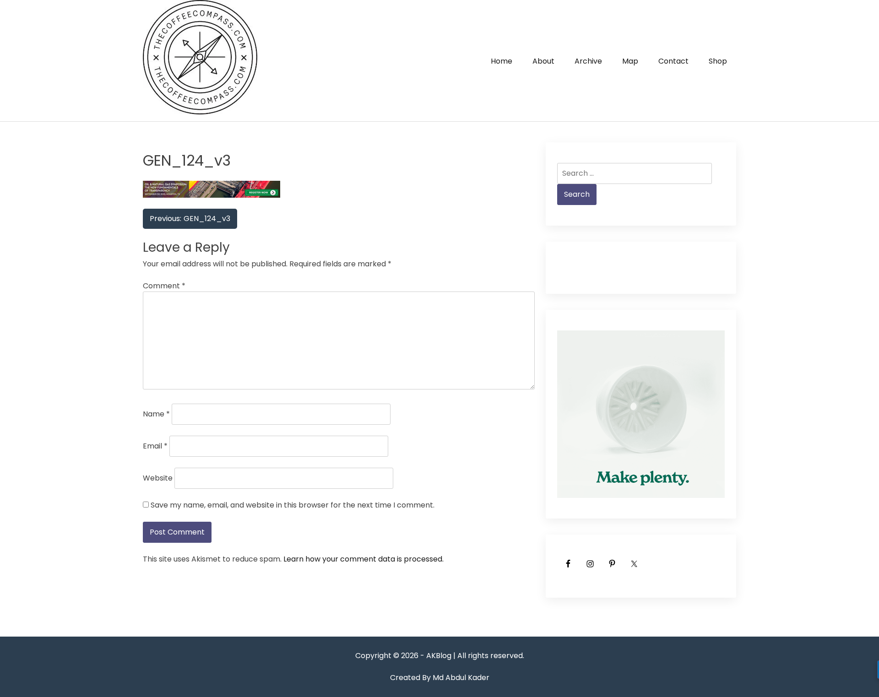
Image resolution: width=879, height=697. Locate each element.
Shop (718, 61)
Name (156, 414)
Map (630, 61)
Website (158, 478)
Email (155, 446)
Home (501, 61)
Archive (588, 61)
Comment (164, 286)
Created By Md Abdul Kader (439, 677)
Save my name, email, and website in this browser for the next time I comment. (292, 505)
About (543, 61)
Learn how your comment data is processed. (363, 559)
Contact (673, 61)
